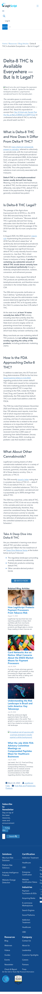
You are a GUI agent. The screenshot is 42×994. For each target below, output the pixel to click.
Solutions (7, 854)
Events (7, 960)
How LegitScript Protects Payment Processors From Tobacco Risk (21, 610)
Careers (25, 960)
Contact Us (26, 941)
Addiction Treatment (30, 858)
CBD (24, 867)
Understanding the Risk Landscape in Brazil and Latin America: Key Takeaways (20, 704)
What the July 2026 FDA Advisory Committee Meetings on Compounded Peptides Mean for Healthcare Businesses (20, 750)
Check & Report (10, 969)
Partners (25, 964)
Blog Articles (23, 44)
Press (24, 969)
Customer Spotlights (30, 955)
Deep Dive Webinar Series (16, 550)
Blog (6, 941)
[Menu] (38, 6)
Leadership (26, 950)
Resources (13, 44)
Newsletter (8, 964)
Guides (7, 955)
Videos (7, 950)
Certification (28, 854)
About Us (26, 945)
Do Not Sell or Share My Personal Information (18, 972)
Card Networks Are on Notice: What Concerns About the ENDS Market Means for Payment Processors (20, 658)
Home (4, 44)
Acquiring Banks (28, 898)
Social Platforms (28, 915)
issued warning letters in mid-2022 (17, 378)
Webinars (8, 945)
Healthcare (26, 863)
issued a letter (23, 479)
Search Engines (28, 910)
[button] (13, 836)
